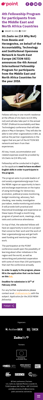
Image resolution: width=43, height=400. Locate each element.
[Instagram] (40, 4)
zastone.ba (28, 392)
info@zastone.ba (23, 293)
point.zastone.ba (17, 392)
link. (11, 276)
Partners (29, 381)
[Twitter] (31, 4)
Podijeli (7, 305)
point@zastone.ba (15, 389)
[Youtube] (35, 4)
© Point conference (18, 381)
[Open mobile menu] (38, 396)
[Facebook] (27, 4)
